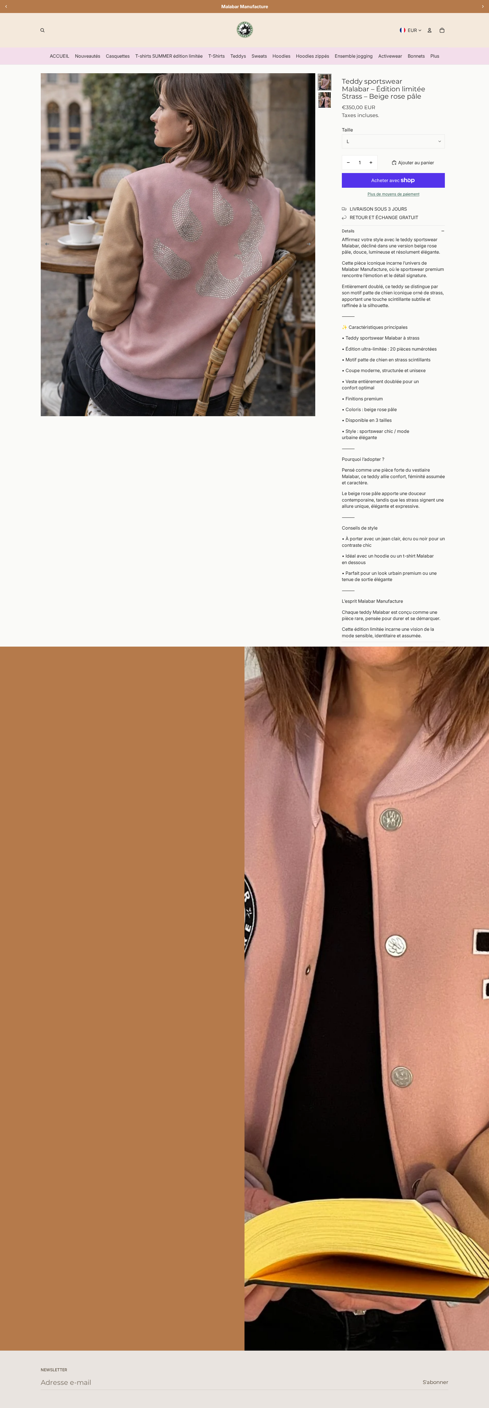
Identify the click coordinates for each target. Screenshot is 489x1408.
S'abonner (435, 1382)
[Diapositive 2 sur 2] (324, 100)
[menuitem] (59, 56)
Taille (347, 130)
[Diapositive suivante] (483, 6)
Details (348, 230)
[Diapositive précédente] (6, 6)
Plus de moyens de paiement (393, 194)
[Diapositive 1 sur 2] (324, 82)
